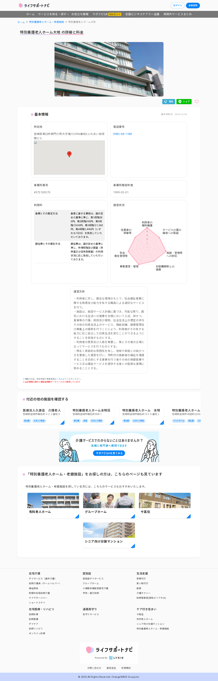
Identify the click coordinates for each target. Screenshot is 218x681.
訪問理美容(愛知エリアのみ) (151, 598)
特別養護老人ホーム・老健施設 (153, 628)
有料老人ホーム (145, 619)
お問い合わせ (94, 668)
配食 (139, 588)
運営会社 (111, 668)
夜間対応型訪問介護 (39, 593)
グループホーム (91, 583)
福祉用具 (33, 588)
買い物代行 (142, 583)
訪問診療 (33, 614)
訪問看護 (33, 619)
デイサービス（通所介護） (43, 578)
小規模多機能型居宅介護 (95, 588)
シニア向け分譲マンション (151, 624)
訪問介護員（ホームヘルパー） (45, 583)
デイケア (33, 624)
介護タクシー (144, 593)
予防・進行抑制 (91, 593)
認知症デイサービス (93, 578)
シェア (186, 101)
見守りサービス (91, 614)
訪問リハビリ (36, 628)
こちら (60, 379)
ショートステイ (37, 602)
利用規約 (126, 668)
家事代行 (141, 578)
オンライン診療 (37, 633)
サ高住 (140, 614)
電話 (171, 101)
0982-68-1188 (122, 134)
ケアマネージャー (38, 598)
